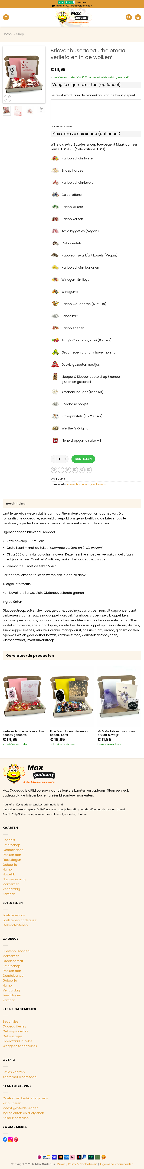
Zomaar (9, 894)
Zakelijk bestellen (16, 1118)
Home (7, 34)
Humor (8, 869)
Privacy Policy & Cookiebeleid (77, 1164)
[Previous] (8, 74)
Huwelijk (9, 874)
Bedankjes (10, 1021)
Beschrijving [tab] (15, 504)
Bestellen (83, 459)
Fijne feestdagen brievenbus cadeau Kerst (69, 733)
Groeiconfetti (13, 961)
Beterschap (11, 845)
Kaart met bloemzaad (20, 1077)
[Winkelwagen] (138, 17)
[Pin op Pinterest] (82, 470)
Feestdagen (12, 860)
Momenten (11, 884)
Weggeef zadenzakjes (20, 1046)
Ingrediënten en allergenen (23, 1113)
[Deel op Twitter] (68, 470)
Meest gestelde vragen (20, 1108)
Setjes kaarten (14, 1072)
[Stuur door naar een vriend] (75, 470)
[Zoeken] (129, 17)
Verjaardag (11, 889)
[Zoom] (7, 98)
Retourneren (12, 1103)
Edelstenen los (14, 915)
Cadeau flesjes (14, 1026)
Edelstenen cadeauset (20, 920)
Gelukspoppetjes (15, 1031)
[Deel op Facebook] (61, 470)
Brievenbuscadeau (78, 484)
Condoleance (13, 850)
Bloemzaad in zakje (17, 1041)
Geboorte (10, 865)
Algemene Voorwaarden (116, 1164)
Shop (20, 34)
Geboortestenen (15, 925)
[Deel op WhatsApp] (54, 470)
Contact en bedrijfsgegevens (25, 1098)
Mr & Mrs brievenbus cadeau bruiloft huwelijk (116, 733)
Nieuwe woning (14, 879)
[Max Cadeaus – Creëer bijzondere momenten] (72, 17)
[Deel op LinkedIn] (89, 470)
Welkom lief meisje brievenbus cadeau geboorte (23, 733)
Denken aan (98, 484)
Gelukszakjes (13, 1036)
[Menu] (6, 17)
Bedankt (9, 840)
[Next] (40, 74)
